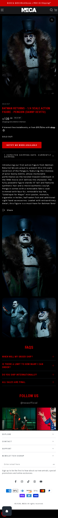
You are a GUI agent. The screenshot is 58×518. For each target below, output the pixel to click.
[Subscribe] (54, 464)
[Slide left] (45, 93)
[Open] (7, 511)
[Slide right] (52, 93)
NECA (24, 504)
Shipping (5, 122)
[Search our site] (51, 10)
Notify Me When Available (22, 145)
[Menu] (2, 10)
